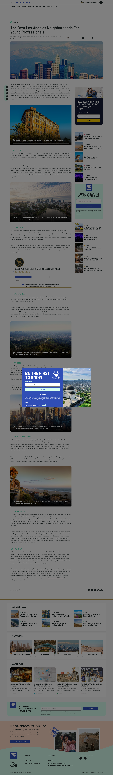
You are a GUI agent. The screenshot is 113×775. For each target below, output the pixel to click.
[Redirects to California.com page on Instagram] (43, 405)
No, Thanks (43, 394)
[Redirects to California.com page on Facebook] (45, 405)
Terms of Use (37, 401)
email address (28, 381)
